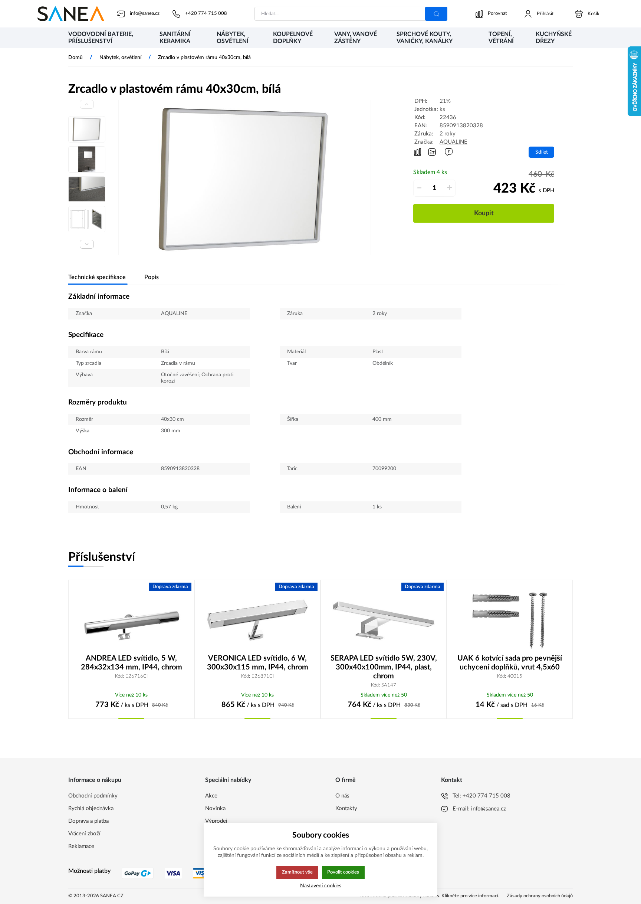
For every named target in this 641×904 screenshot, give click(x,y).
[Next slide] (87, 244)
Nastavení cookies (320, 885)
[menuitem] (106, 38)
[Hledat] (436, 14)
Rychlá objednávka (91, 808)
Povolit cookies (343, 872)
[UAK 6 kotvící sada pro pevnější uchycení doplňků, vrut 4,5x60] (509, 620)
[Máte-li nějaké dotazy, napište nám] (448, 152)
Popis (151, 277)
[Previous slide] (87, 104)
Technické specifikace (97, 277)
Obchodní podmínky (93, 796)
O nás (342, 796)
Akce (211, 796)
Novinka (215, 808)
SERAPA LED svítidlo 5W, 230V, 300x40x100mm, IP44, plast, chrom (384, 667)
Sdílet (541, 152)
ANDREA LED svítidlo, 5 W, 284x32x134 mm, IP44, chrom (131, 663)
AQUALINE (453, 142)
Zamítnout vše (297, 872)
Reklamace (81, 846)
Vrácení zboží (84, 833)
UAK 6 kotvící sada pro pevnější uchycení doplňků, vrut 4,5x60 (509, 663)
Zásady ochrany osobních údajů (540, 896)
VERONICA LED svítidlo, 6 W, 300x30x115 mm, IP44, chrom (257, 663)
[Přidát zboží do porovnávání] (417, 152)
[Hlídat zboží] (431, 152)
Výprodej (216, 821)
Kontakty (346, 808)
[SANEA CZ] (70, 13)
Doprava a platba (88, 821)
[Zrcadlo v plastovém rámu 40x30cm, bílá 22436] (245, 177)
